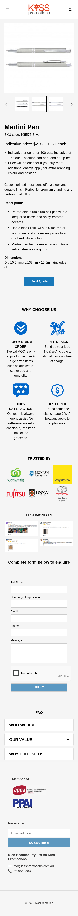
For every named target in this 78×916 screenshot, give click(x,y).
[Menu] (7, 9)
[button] (39, 687)
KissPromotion (44, 902)
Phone (15, 625)
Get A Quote (39, 281)
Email (14, 611)
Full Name (17, 582)
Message (16, 640)
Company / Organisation (26, 597)
